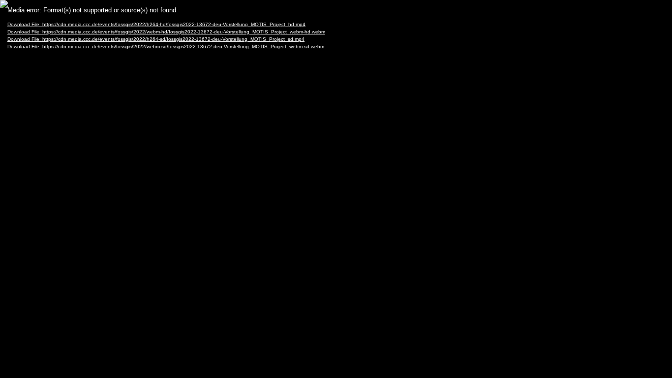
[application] (336, 189)
